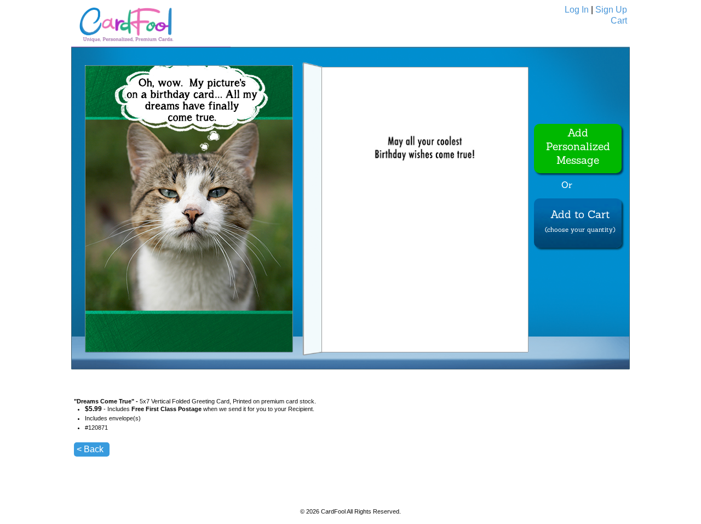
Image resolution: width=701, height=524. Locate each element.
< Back (90, 449)
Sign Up (611, 9)
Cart (619, 20)
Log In (577, 9)
